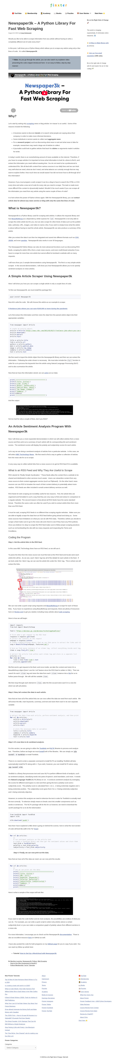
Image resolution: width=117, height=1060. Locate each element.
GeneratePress (72, 1057)
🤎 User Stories (83, 13)
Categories (8, 1044)
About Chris (84, 1017)
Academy (45, 992)
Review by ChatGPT (86, 1014)
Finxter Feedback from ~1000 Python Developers (96, 1001)
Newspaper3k (27, 961)
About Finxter (84, 998)
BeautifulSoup (17, 219)
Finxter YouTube (47, 1011)
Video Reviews (85, 1004)
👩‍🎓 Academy (45, 13)
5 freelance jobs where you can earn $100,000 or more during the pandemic (37, 308)
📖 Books (57, 13)
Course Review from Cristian (89, 1008)
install (41, 751)
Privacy (44, 982)
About (43, 976)
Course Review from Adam (88, 1011)
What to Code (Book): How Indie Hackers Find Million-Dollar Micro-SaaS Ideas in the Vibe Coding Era (21, 991)
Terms (44, 985)
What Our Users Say (86, 995)
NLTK (52, 748)
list (70, 673)
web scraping (64, 612)
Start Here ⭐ (100, 13)
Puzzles (44, 988)
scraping (30, 123)
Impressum (45, 979)
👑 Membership (31, 13)
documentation (66, 934)
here (30, 938)
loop (36, 829)
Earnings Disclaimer (48, 998)
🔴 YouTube (16, 13)
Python (34, 961)
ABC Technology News (25, 454)
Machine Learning (16, 961)
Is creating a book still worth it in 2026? (17, 985)
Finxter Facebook (47, 1008)
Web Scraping (42, 961)
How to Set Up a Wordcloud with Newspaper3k (38, 953)
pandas (24, 240)
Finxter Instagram (47, 1001)
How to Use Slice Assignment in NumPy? (23, 963)
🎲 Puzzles (69, 13)
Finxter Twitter (46, 1004)
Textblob (43, 748)
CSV (77, 237)
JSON (10, 240)
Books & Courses (47, 995)
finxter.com (18, 612)
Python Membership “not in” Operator (22, 965)
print (47, 373)
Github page (52, 944)
